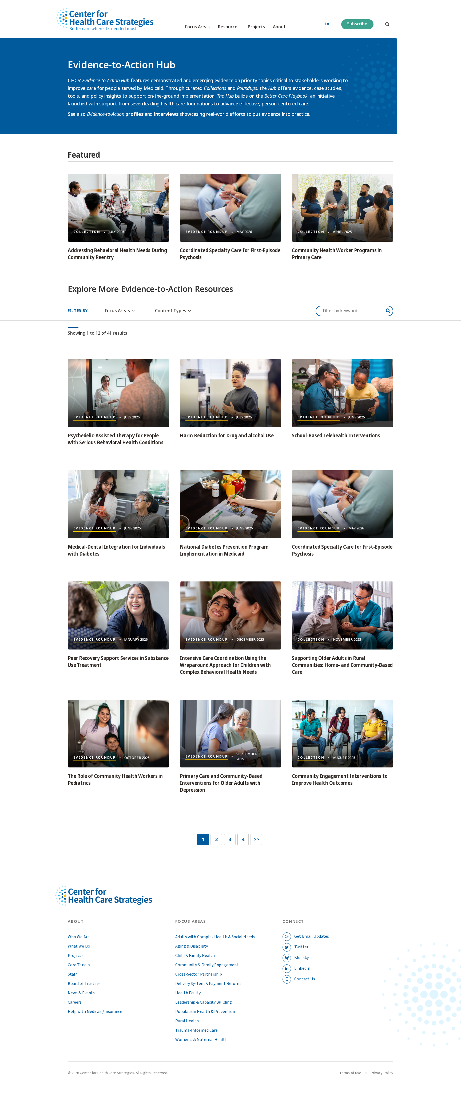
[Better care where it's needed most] (104, 19)
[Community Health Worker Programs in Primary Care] (342, 208)
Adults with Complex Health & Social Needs (215, 937)
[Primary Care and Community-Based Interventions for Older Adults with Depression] (230, 734)
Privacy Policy (382, 1073)
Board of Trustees (84, 984)
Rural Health (187, 1021)
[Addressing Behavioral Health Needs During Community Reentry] (118, 208)
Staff (72, 974)
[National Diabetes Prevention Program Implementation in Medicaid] (230, 504)
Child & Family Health (195, 956)
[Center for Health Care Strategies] (116, 902)
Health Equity (188, 993)
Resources (229, 27)
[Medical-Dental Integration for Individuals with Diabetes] (118, 504)
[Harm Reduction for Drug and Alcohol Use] (230, 393)
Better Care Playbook (286, 96)
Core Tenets (79, 965)
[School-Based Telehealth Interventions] (342, 393)
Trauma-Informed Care (196, 1030)
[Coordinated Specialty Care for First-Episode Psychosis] (230, 208)
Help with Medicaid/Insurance (95, 1012)
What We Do (79, 946)
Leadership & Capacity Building (203, 1002)
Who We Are (79, 937)
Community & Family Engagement (207, 965)
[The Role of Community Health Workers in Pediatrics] (118, 734)
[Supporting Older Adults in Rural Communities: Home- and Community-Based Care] (342, 615)
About (279, 27)
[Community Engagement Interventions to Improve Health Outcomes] (342, 734)
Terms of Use (350, 1073)
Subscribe (357, 24)
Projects (256, 27)
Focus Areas (197, 27)
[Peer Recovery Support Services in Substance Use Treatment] (118, 615)
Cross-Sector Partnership (198, 974)
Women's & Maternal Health (201, 1040)
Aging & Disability (191, 946)
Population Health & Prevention (205, 1012)
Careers (75, 1002)
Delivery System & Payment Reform (208, 984)
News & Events (81, 993)
